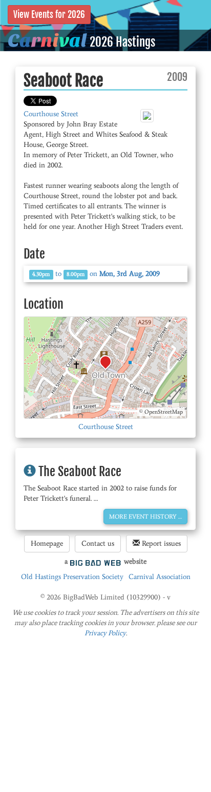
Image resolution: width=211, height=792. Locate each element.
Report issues (160, 543)
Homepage (47, 543)
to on (96, 273)
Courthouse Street (51, 114)
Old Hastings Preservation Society (72, 576)
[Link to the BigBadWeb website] (96, 561)
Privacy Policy (105, 633)
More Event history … (145, 516)
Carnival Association (160, 576)
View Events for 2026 (49, 14)
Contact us (97, 543)
